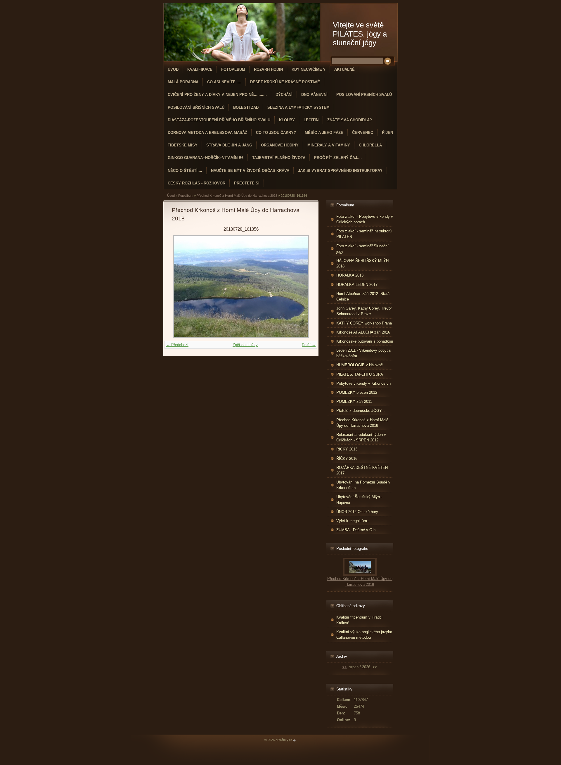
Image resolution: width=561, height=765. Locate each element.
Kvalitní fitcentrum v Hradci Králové (359, 620)
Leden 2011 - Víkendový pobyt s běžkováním (363, 353)
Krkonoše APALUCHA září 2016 (363, 332)
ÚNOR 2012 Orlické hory (357, 512)
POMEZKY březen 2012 (356, 392)
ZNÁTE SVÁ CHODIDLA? (349, 120)
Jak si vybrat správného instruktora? (340, 170)
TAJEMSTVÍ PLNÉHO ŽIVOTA (278, 158)
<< (344, 667)
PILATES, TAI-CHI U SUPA (359, 374)
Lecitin (311, 120)
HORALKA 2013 (349, 275)
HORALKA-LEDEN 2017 (357, 284)
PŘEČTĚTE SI (246, 183)
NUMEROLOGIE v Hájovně (359, 365)
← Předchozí (177, 345)
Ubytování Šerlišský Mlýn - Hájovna (359, 500)
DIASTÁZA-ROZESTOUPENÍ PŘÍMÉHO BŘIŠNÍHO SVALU (219, 120)
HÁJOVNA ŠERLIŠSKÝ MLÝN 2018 (362, 263)
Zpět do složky (245, 345)
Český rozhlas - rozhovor (196, 183)
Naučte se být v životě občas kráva (250, 170)
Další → (309, 345)
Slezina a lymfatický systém (298, 107)
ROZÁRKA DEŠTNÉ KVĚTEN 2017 (362, 470)
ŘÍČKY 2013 (346, 449)
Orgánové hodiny (280, 145)
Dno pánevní (314, 94)
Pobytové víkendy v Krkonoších (363, 383)
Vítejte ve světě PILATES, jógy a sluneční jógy (360, 34)
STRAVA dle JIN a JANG (229, 145)
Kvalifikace (199, 69)
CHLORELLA (370, 145)
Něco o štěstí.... (185, 170)
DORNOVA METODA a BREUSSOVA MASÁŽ (207, 132)
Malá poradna (183, 82)
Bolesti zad (246, 107)
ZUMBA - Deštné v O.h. (356, 530)
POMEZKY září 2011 (354, 401)
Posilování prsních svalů (364, 94)
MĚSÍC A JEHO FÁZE (324, 132)
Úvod (173, 69)
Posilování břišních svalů (196, 107)
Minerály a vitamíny (328, 145)
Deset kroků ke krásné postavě (285, 82)
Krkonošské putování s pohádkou (364, 341)
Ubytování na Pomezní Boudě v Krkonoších (363, 485)
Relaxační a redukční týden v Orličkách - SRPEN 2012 (361, 437)
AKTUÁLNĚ (344, 69)
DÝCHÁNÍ (284, 94)
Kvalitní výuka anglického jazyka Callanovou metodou (364, 635)
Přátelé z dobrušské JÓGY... (360, 410)
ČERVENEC (362, 132)
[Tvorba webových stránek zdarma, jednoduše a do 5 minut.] (294, 740)
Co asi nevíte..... (224, 82)
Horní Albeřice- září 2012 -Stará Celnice (362, 296)
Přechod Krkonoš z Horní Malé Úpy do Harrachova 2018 (237, 195)
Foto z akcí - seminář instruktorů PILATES (364, 234)
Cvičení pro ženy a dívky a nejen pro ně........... (217, 94)
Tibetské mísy (183, 145)
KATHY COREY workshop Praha (364, 323)
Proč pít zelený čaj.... (338, 158)
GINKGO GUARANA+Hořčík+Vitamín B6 (205, 158)
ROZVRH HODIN (268, 69)
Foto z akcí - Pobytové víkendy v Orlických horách (364, 219)
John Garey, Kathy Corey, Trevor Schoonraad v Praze (364, 311)
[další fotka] (300, 286)
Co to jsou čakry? (276, 132)
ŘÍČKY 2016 (346, 458)
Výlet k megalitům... (353, 521)
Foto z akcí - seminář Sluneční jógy (362, 249)
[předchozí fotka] (181, 286)
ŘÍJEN (387, 132)
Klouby (287, 120)
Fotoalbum (233, 69)
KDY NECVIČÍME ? (308, 69)
